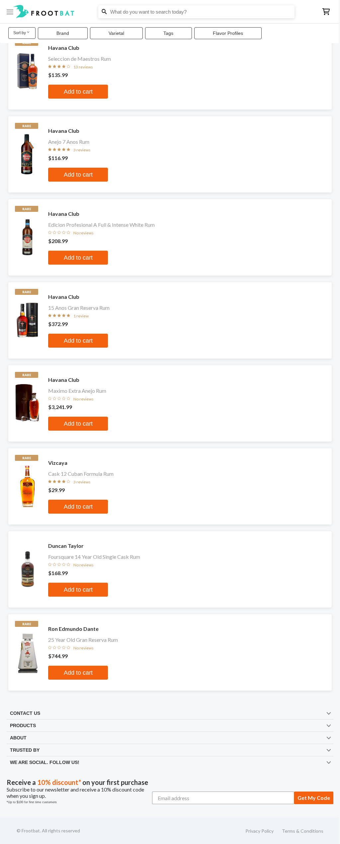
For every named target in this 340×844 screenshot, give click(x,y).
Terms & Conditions (298, 831)
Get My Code (309, 798)
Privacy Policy (255, 831)
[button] (167, 11)
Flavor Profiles (228, 33)
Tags (168, 33)
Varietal (116, 33)
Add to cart (77, 91)
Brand (62, 33)
